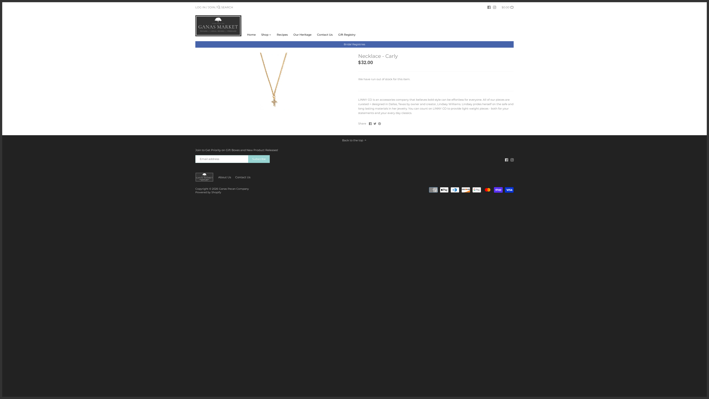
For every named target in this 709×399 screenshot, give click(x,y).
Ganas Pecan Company (234, 188)
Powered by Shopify (208, 192)
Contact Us (242, 177)
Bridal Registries (354, 44)
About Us (224, 177)
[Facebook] (489, 7)
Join (211, 7)
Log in (200, 7)
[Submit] (218, 7)
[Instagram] (494, 7)
